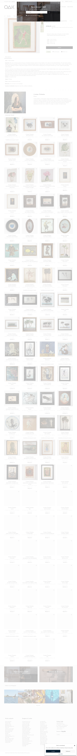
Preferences (68, 751)
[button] (74, 745)
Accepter (53, 751)
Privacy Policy (61, 753)
